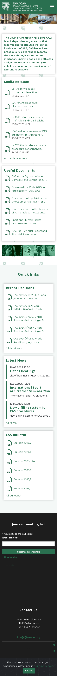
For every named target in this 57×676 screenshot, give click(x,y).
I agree (29, 670)
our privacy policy (44, 666)
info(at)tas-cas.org (28, 637)
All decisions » (14, 348)
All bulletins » (14, 495)
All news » (11, 422)
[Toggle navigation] (52, 7)
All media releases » (15, 158)
